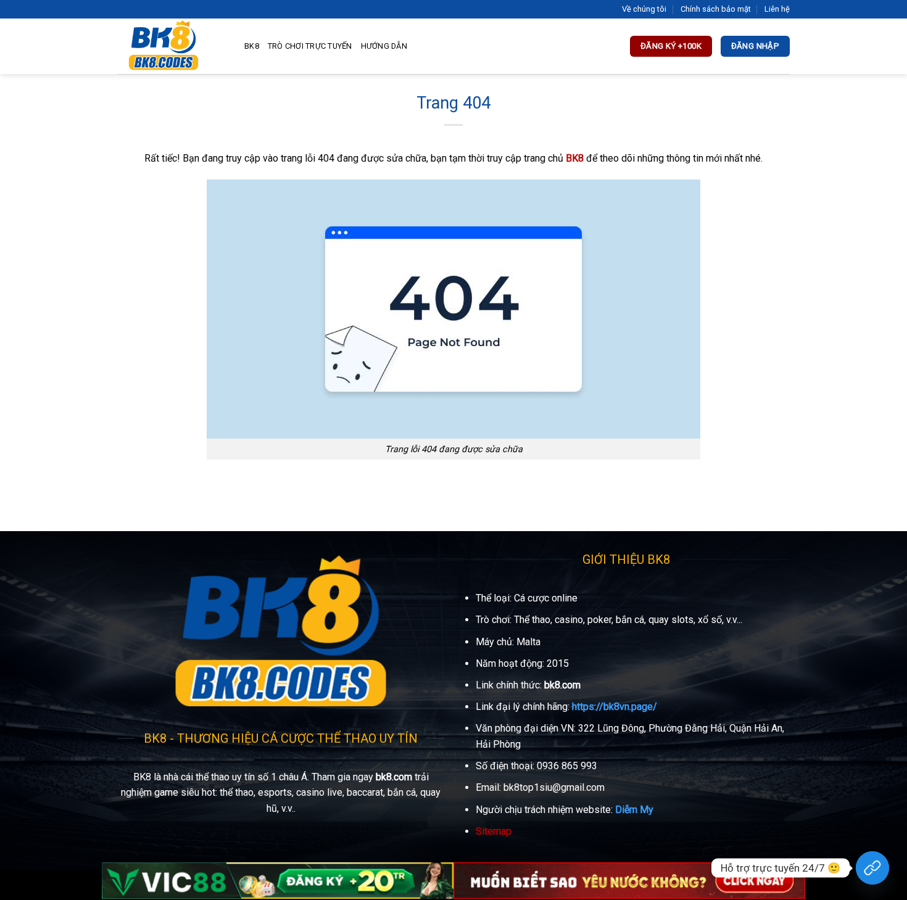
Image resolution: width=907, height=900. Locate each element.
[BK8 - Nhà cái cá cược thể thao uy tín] (171, 46)
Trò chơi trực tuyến (310, 46)
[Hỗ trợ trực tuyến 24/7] (872, 868)
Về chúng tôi (644, 9)
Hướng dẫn (384, 46)
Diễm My (634, 809)
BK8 (251, 46)
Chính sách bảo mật (716, 9)
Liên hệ (777, 9)
